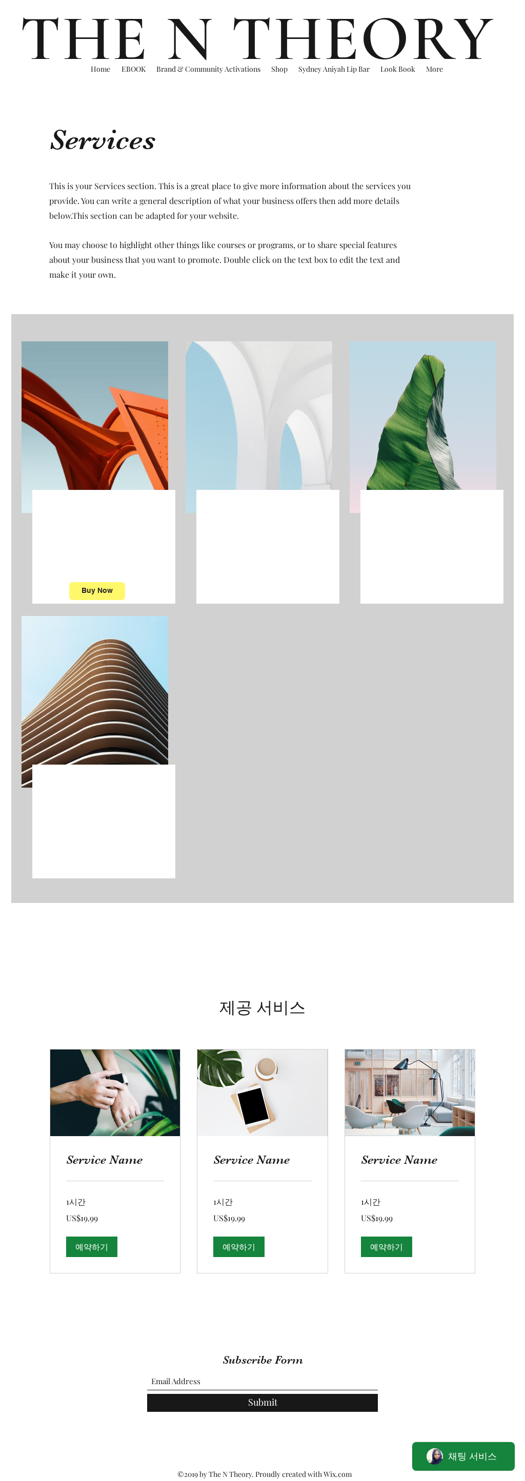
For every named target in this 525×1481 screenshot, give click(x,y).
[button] (91, 1247)
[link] (115, 1160)
